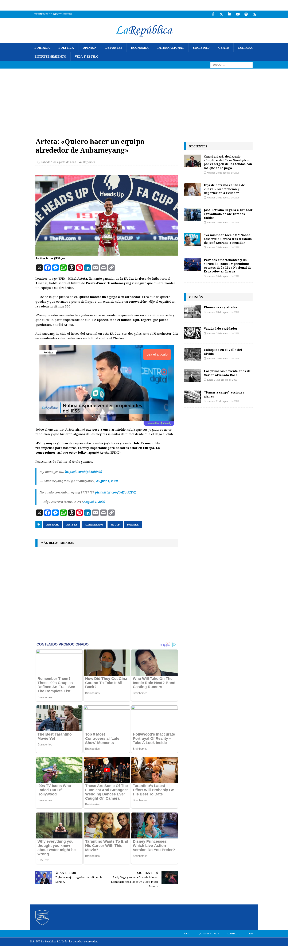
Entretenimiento (50, 56)
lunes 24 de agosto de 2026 (222, 380)
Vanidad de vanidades (221, 328)
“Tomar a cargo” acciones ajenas (224, 394)
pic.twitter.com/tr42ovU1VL (115, 492)
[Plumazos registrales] (192, 311)
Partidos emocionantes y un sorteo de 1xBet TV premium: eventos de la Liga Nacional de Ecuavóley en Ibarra (228, 266)
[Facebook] (213, 14)
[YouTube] (237, 14)
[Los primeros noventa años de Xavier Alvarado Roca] (192, 375)
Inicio (186, 933)
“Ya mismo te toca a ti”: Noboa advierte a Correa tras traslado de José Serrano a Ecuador (228, 239)
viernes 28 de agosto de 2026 (223, 172)
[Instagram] (246, 14)
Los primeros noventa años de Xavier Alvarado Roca (227, 373)
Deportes (113, 47)
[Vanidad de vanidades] (192, 333)
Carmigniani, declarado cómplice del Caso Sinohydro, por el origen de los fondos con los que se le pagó (228, 162)
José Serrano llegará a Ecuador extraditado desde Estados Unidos (228, 214)
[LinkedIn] (229, 14)
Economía (140, 47)
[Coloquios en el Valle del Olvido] (192, 354)
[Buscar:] (231, 64)
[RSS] (254, 14)
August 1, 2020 (107, 481)
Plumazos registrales (220, 307)
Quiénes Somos (209, 933)
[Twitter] (221, 14)
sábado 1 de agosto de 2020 (58, 162)
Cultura (245, 47)
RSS (251, 933)
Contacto (234, 933)
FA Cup (115, 524)
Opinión (90, 47)
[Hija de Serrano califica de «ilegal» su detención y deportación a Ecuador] (192, 189)
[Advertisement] (144, 100)
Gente (223, 47)
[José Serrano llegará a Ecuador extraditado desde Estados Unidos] (192, 214)
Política (66, 47)
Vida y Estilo (86, 56)
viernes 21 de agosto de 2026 (223, 401)
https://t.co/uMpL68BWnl (83, 472)
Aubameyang (94, 524)
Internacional (170, 47)
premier (133, 524)
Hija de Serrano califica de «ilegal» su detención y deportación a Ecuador (224, 189)
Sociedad (201, 47)
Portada (42, 47)
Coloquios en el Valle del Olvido (223, 352)
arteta (71, 524)
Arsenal (52, 524)
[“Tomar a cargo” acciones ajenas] (192, 397)
